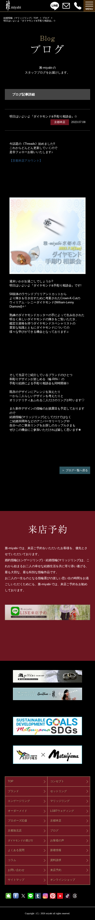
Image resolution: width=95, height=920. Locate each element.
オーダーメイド (17, 810)
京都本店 (55, 820)
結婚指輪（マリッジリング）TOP (20, 18)
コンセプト (57, 781)
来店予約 (55, 870)
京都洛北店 (15, 830)
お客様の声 (57, 840)
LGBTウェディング (62, 810)
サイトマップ (16, 879)
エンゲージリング (19, 801)
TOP (10, 781)
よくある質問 (16, 850)
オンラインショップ (62, 879)
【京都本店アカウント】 (25, 160)
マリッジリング (60, 801)
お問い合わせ (16, 870)
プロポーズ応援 (17, 820)
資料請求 (55, 860)
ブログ (45, 18)
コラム (12, 860)
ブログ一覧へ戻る (77, 470)
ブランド (13, 791)
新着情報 (55, 850)
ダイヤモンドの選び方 (20, 840)
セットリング (58, 791)
